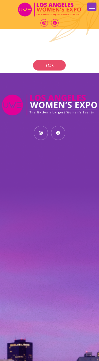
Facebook (55, 23)
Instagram (44, 23)
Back (49, 65)
